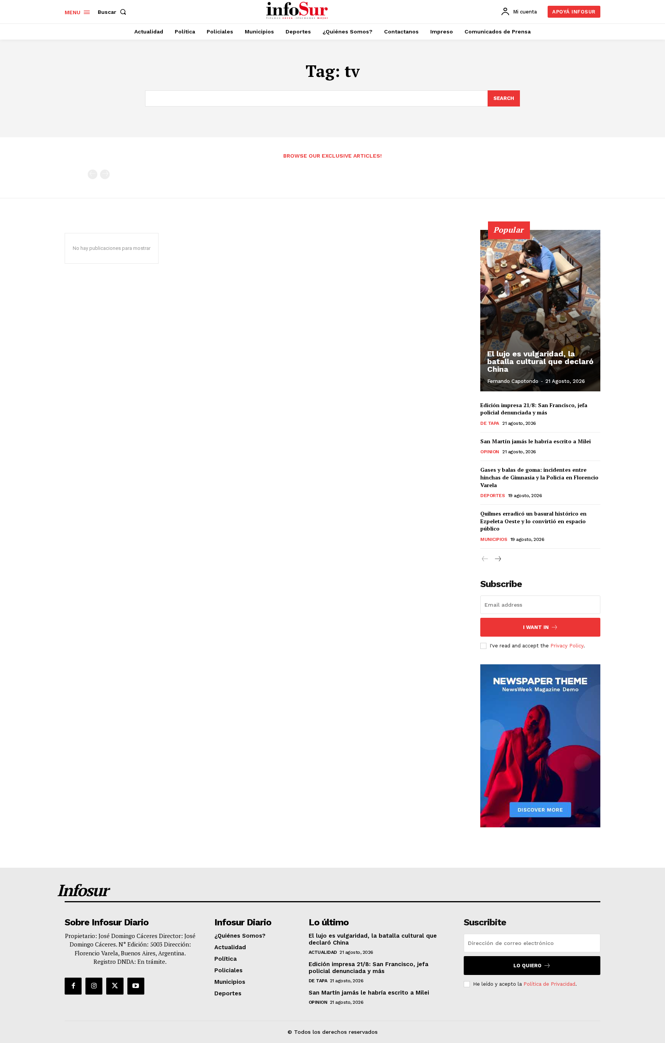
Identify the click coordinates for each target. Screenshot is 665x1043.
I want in (536, 627)
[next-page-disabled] (105, 174)
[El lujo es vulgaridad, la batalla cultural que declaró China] (540, 310)
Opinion (489, 451)
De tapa (489, 423)
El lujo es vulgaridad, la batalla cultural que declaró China (540, 361)
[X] (114, 986)
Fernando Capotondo (512, 381)
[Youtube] (135, 986)
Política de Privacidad (549, 984)
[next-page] (497, 559)
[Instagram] (93, 986)
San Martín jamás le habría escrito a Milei (535, 441)
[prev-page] (92, 174)
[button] (113, 12)
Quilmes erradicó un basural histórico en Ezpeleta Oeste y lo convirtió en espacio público (533, 521)
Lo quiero (527, 965)
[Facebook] (73, 986)
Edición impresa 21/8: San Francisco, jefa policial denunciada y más (533, 408)
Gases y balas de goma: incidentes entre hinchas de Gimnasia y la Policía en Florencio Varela (539, 477)
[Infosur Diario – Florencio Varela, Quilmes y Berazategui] (298, 11)
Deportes (492, 495)
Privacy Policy (566, 646)
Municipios (493, 539)
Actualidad (323, 952)
